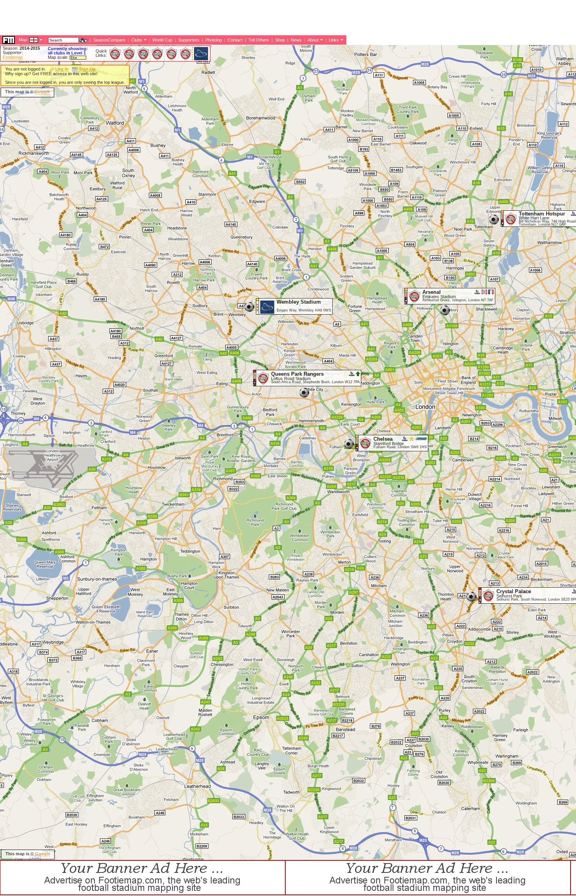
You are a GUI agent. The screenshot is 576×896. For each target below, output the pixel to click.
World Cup (162, 40)
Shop (280, 40)
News (296, 40)
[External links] (341, 39)
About (313, 40)
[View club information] (144, 39)
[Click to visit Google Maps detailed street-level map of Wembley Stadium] (257, 312)
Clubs (136, 40)
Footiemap (13, 57)
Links (334, 40)
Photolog (213, 40)
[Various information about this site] (321, 39)
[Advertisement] (142, 17)
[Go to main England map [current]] (28, 39)
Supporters (188, 40)
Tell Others (258, 40)
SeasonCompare (109, 40)
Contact (235, 40)
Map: (23, 39)
